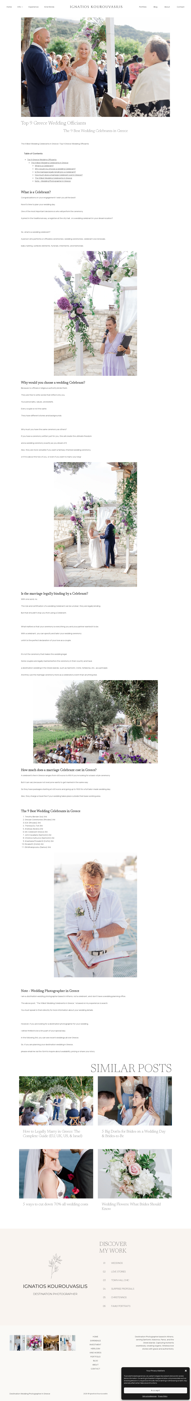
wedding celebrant (41, 232)
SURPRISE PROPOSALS (122, 1288)
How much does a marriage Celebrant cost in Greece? (59, 175)
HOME (95, 1336)
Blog (155, 6)
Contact (180, 6)
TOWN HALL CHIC (120, 1280)
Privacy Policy (162, 1396)
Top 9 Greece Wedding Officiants (42, 159)
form (44, 1051)
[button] (186, 1370)
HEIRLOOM (95, 1348)
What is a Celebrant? (44, 165)
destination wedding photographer (42, 996)
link (52, 841)
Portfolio (143, 6)
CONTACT (95, 1368)
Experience (34, 6)
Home (9, 6)
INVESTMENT (95, 1344)
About (167, 6)
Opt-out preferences (149, 1396)
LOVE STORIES (118, 1271)
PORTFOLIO (95, 1356)
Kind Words (49, 6)
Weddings (117, 1263)
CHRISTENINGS (119, 1297)
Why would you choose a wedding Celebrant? (55, 168)
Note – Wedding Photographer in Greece (53, 181)
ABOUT (95, 1364)
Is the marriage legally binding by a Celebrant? (55, 172)
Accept (155, 1390)
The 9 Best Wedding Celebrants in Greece (49, 162)
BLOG (95, 1360)
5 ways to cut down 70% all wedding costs (55, 1204)
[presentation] (56, 1101)
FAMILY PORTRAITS (120, 1306)
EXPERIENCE (95, 1340)
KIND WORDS (95, 1352)
